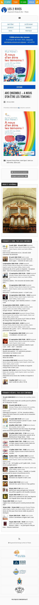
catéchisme (28, 24)
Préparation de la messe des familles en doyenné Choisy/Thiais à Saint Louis (17, 366)
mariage (28, 27)
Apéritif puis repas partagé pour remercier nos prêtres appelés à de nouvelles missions (22, 491)
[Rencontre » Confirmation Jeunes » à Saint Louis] (5, 288)
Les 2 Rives (15, 9)
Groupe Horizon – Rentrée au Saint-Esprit (15, 310)
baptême (10, 24)
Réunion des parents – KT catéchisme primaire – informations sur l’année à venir (17, 352)
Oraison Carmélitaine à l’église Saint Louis (21, 517)
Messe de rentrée (8, 357)
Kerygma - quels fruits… (18, 176)
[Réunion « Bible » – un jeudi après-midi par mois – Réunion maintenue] (5, 525)
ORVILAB (31, 2)
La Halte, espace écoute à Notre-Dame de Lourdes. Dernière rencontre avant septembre (19, 445)
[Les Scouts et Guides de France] (19, 565)
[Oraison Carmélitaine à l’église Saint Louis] (5, 519)
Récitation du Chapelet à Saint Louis (20, 477)
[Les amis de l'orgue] (19, 592)
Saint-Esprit (23, 160)
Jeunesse (10, 27)
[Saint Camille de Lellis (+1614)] (5, 383)
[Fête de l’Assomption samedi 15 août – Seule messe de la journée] (5, 422)
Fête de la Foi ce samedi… (20, 172)
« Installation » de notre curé (17, 335)
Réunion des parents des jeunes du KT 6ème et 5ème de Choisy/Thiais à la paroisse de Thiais (19, 319)
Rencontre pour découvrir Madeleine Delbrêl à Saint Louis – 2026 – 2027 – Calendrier (18, 346)
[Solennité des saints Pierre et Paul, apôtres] (5, 485)
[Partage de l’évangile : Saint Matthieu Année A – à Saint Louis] (5, 298)
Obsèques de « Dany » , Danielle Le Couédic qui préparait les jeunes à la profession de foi (19, 472)
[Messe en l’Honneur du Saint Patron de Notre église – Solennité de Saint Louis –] (5, 260)
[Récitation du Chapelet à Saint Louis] (5, 479)
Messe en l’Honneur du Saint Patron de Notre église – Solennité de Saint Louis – (21, 260)
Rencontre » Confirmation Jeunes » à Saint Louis (17, 292)
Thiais (16, 2)
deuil (10, 31)
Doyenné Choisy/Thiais (13, 160)
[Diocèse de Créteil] (19, 556)
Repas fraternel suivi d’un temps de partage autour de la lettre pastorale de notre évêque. (19, 429)
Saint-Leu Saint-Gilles (25, 249)
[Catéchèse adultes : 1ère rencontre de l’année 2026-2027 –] (5, 277)
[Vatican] (19, 583)
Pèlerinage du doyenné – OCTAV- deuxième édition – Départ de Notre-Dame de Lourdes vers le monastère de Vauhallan (19, 414)
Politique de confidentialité (19, 599)
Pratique (28, 31)
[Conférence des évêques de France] (19, 574)
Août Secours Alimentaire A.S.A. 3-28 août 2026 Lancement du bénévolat (17, 253)
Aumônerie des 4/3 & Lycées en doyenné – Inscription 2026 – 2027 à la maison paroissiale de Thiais (19, 270)
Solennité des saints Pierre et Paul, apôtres (22, 484)
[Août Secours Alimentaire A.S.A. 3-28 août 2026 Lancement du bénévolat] (5, 249)
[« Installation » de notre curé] (5, 336)
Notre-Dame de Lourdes (27, 247)
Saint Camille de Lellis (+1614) (18, 382)
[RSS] (2, 2)
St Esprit (7, 2)
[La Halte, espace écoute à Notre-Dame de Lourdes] (5, 453)
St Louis (23, 2)
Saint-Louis (17, 162)
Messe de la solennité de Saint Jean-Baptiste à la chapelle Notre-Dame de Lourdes (22, 497)
